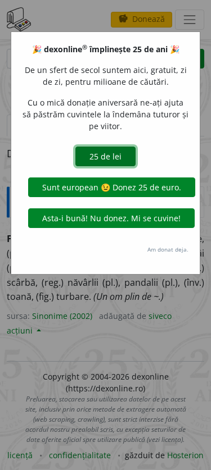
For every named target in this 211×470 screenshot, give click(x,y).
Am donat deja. (167, 249)
